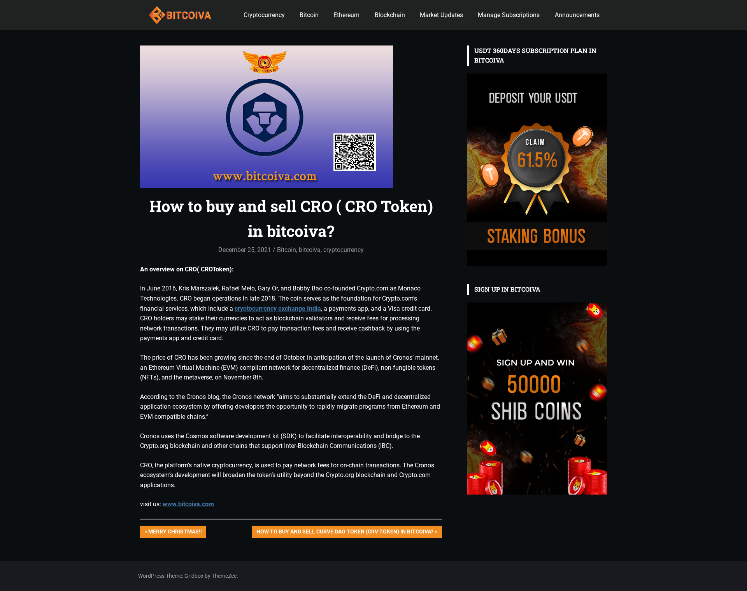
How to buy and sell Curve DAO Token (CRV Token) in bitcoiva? (344, 533)
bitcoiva (310, 250)
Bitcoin (309, 15)
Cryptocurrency (264, 15)
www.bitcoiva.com (188, 504)
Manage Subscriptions (509, 15)
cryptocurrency (343, 250)
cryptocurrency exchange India (278, 308)
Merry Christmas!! (175, 533)
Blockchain (390, 15)
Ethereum (346, 15)
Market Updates (441, 15)
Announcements (577, 15)
